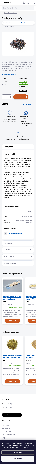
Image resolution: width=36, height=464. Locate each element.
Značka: (6, 27)
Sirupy (4, 438)
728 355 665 (10, 408)
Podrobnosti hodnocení (27, 23)
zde (28, 448)
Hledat (31, 8)
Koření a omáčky (7, 428)
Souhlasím (18, 459)
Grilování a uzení (7, 431)
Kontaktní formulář (12, 415)
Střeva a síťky (6, 425)
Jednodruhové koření (15, 233)
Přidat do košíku (19, 97)
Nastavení (18, 452)
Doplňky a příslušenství (9, 434)
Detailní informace (8, 74)
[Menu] (33, 2)
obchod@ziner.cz (11, 404)
